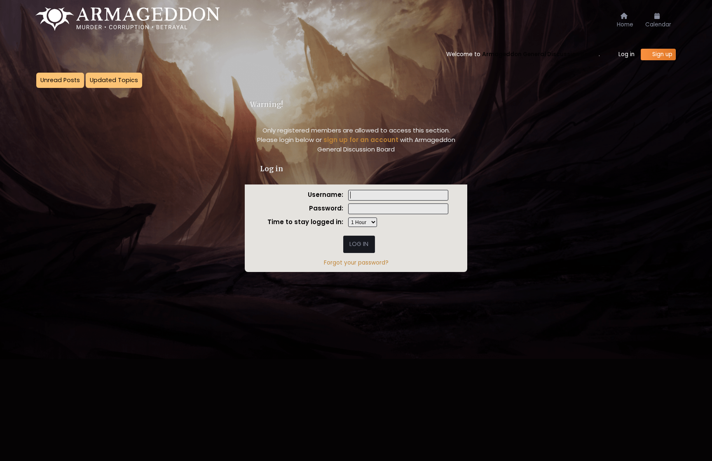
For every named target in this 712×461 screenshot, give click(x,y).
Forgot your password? (356, 263)
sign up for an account (360, 139)
